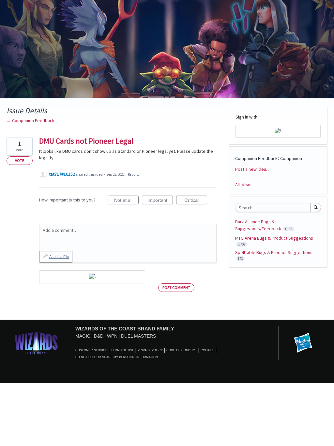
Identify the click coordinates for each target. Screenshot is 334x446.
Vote (19, 160)
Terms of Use (122, 350)
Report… (135, 174)
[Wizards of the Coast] (36, 343)
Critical (196, 201)
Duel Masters (138, 336)
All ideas (243, 184)
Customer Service (91, 350)
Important (160, 201)
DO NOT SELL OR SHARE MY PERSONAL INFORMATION (116, 357)
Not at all (126, 201)
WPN (112, 336)
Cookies (207, 350)
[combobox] (274, 207)
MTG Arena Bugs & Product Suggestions (274, 238)
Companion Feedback (256, 158)
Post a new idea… (252, 169)
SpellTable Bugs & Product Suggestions (273, 252)
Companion (291, 158)
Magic (82, 336)
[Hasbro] (303, 343)
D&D (98, 336)
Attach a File (59, 257)
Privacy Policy (150, 350)
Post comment (176, 287)
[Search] (316, 207)
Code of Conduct (181, 350)
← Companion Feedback (30, 120)
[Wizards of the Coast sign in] (92, 276)
